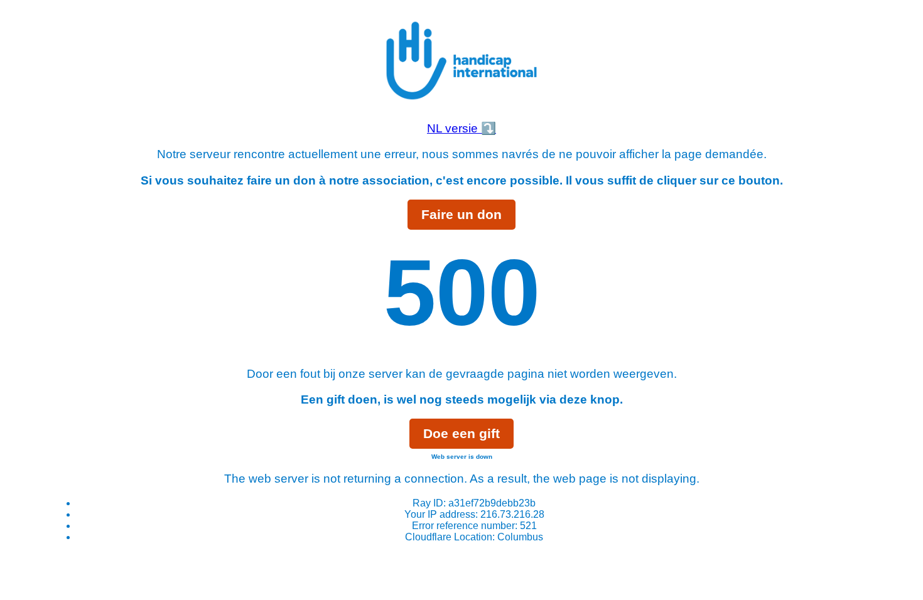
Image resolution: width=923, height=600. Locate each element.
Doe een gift (461, 433)
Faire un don (461, 214)
